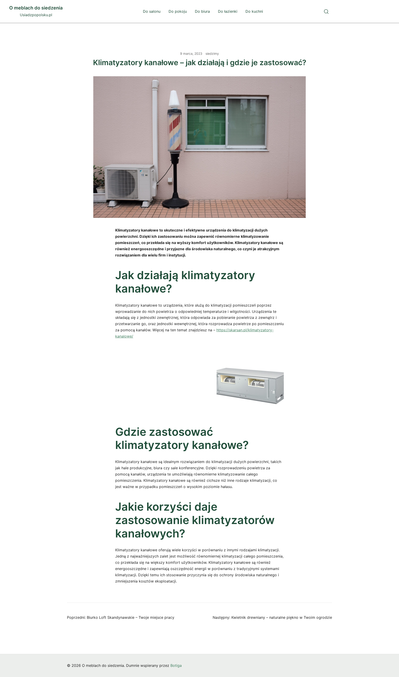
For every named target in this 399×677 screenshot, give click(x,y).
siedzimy (212, 53)
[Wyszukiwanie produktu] (326, 11)
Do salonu (151, 11)
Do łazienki (227, 11)
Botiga (176, 665)
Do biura (202, 11)
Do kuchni (254, 11)
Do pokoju (178, 11)
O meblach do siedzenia (36, 8)
